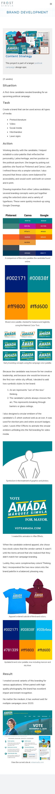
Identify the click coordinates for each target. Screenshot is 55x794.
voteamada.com (37, 762)
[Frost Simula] (7, 4)
